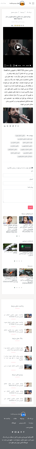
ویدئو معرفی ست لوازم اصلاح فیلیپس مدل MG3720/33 (10, 229)
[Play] (30, 66)
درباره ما (31, 423)
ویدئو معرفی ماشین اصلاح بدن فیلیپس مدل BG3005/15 (13, 400)
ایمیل (31, 179)
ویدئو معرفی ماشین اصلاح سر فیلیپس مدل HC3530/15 (26, 228)
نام (32, 171)
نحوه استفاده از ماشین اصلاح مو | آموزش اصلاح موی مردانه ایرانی (13, 349)
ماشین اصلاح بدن (15, 143)
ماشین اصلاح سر (14, 146)
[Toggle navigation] (33, 3)
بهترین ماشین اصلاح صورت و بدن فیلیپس (13, 367)
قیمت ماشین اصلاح (27, 143)
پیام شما (30, 187)
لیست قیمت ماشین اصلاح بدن (25, 139)
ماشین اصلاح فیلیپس (27, 146)
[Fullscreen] (5, 66)
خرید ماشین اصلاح (15, 153)
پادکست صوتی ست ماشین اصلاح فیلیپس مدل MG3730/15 (13, 331)
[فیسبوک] (23, 432)
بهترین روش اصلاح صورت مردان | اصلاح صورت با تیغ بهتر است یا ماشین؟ (13, 358)
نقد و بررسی (22, 423)
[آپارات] (15, 432)
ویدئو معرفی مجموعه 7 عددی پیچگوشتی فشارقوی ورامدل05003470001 (10, 279)
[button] (18, 47)
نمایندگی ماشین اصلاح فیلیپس (25, 156)
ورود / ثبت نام (3, 3)
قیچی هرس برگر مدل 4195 (10, 252)
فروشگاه (14, 423)
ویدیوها (22, 419)
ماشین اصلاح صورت (20, 136)
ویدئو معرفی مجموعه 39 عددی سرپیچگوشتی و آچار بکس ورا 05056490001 (26, 280)
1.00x (7, 65)
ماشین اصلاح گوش (12, 150)
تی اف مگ (30, 419)
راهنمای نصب (29, 427)
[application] (18, 47)
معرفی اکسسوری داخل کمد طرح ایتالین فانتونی (26, 254)
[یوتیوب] (18, 432)
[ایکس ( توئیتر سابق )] (12, 432)
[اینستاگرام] (21, 432)
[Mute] (16, 66)
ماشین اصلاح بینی (27, 153)
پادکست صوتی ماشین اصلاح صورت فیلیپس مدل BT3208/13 (13, 323)
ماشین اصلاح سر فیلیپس (26, 150)
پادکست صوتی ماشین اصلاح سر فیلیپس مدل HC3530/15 (13, 316)
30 (13, 65)
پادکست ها (7, 419)
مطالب (15, 419)
